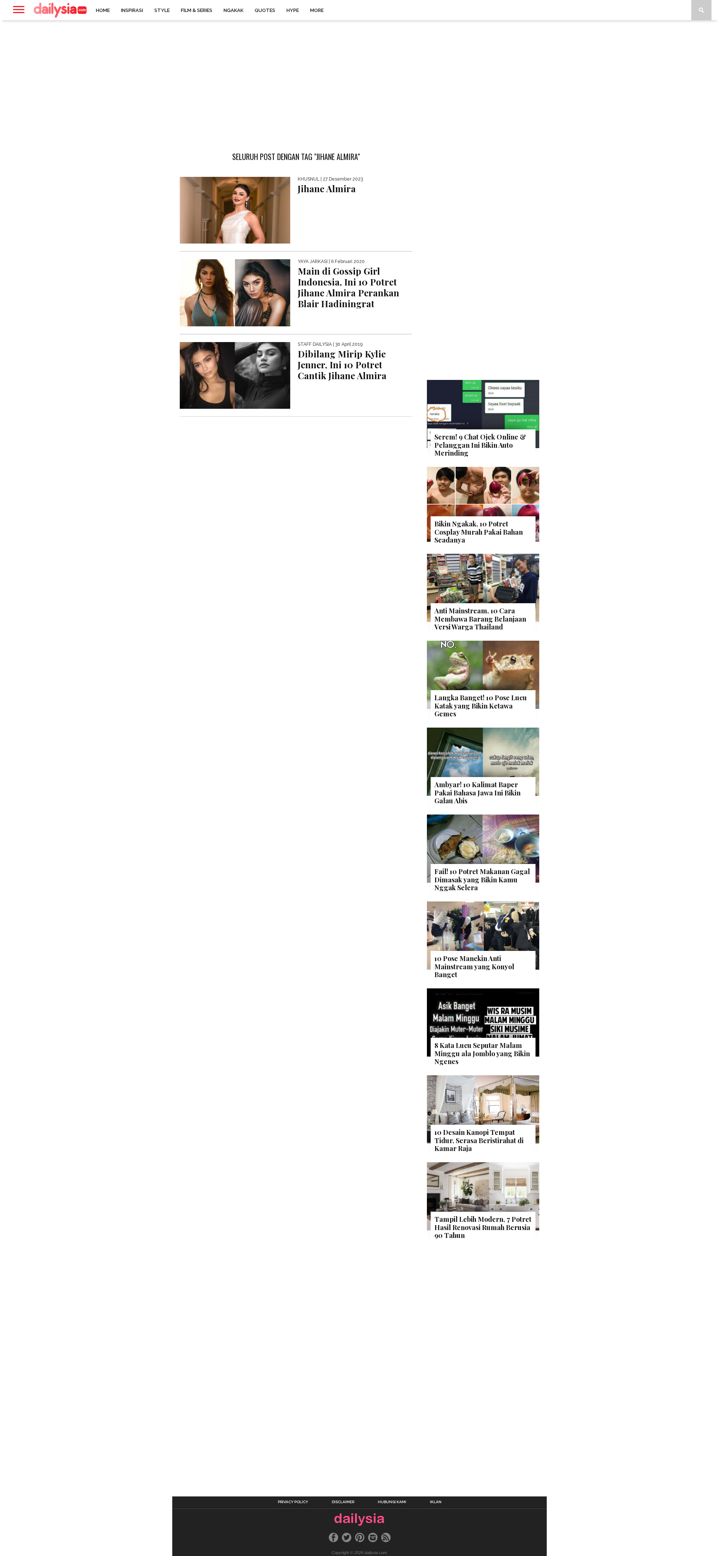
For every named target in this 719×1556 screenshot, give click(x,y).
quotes (265, 10)
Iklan (436, 1502)
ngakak (233, 10)
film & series (196, 10)
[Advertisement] (359, 80)
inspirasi (132, 10)
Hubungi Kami (392, 1502)
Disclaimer (343, 1502)
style (162, 10)
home (103, 10)
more (317, 10)
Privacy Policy (293, 1502)
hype (292, 10)
